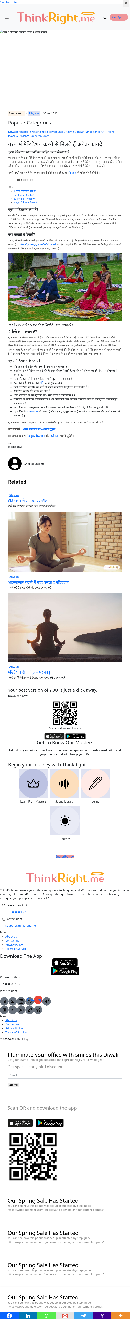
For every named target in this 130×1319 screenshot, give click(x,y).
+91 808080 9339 (16, 912)
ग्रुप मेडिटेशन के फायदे (26, 202)
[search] (105, 17)
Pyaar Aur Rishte (18, 136)
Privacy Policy (14, 945)
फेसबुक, (31, 436)
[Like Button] (9, 443)
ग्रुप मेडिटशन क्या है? (26, 191)
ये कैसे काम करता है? (25, 198)
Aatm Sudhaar (75, 132)
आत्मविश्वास (32, 411)
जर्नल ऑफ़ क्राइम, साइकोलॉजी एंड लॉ (37, 244)
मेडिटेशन (72, 172)
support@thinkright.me (20, 926)
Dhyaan (34, 113)
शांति (41, 383)
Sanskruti (99, 132)
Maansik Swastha (30, 132)
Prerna (110, 132)
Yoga (45, 132)
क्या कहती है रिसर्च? (25, 195)
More (45, 136)
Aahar (88, 132)
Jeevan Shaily (57, 132)
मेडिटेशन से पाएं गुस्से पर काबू (29, 672)
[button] (119, 17)
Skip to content (9, 2)
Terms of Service (16, 949)
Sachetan (36, 136)
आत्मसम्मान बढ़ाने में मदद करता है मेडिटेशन (38, 582)
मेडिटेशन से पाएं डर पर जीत (27, 500)
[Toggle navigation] (6, 17)
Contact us (12, 940)
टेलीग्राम (55, 436)
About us (11, 936)
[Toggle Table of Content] (10, 187)
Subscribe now (65, 856)
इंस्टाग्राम (40, 436)
